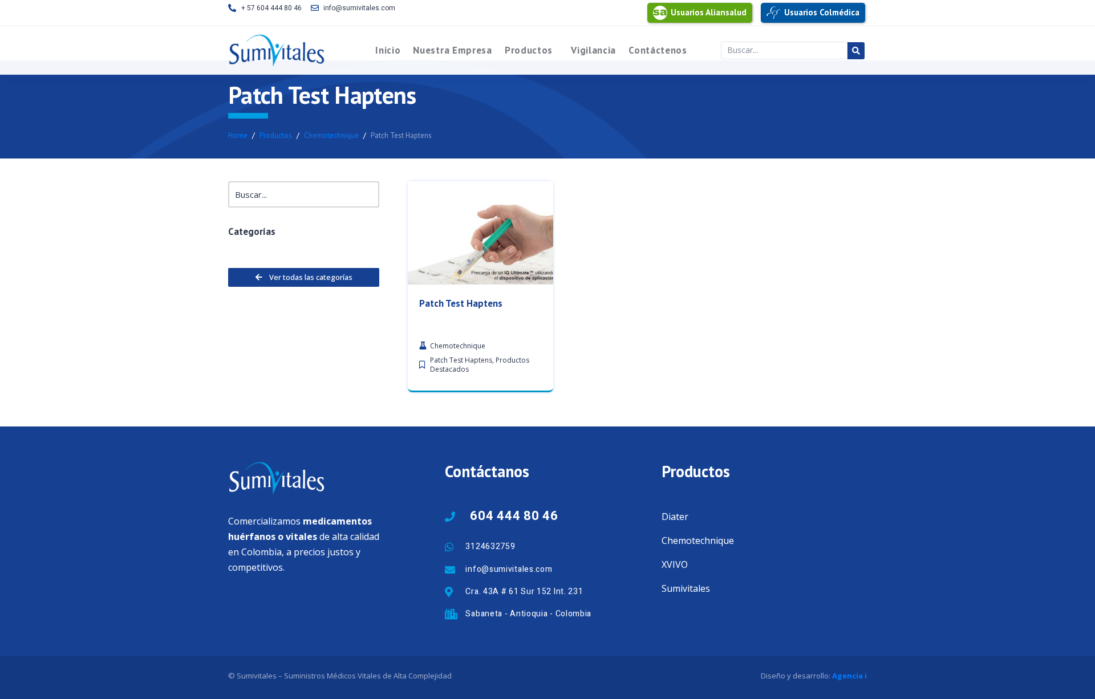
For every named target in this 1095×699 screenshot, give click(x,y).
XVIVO (675, 564)
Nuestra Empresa (452, 50)
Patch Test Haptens (460, 303)
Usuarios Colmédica (821, 12)
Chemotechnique (698, 540)
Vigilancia (593, 50)
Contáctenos (657, 50)
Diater (675, 516)
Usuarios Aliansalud (709, 12)
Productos (529, 50)
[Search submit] (856, 50)
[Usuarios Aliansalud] (660, 13)
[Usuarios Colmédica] (773, 13)
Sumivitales (686, 588)
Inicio (387, 50)
